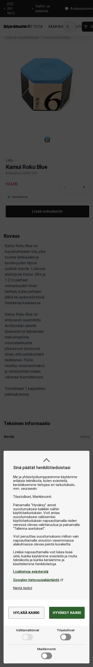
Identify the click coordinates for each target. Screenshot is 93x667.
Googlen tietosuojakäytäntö (36, 580)
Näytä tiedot (22, 588)
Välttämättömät (27, 630)
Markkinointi (46, 649)
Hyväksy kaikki (67, 613)
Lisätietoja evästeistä (30, 571)
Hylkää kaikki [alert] (26, 613)
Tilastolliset (65, 630)
